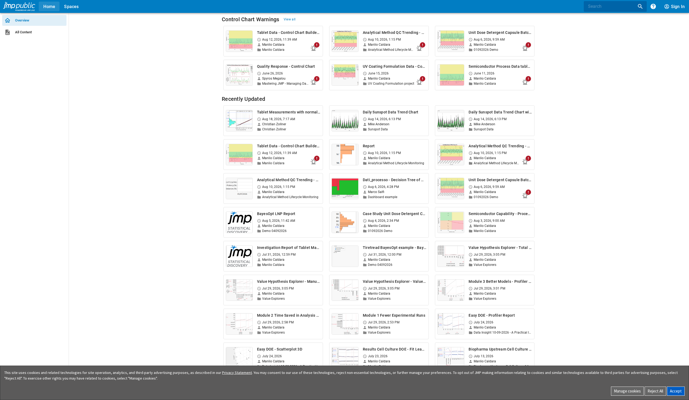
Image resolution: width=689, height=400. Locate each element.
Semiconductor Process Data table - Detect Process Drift (500, 66)
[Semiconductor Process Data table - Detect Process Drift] (450, 75)
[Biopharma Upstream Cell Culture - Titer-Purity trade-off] (450, 358)
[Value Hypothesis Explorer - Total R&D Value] (450, 256)
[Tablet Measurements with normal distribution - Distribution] (239, 120)
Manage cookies (627, 391)
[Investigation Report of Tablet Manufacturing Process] (239, 256)
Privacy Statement (237, 372)
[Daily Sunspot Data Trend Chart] (345, 120)
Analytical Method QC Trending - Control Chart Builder (394, 32)
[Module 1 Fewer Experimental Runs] (345, 324)
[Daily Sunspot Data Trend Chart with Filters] (450, 120)
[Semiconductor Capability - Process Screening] (450, 222)
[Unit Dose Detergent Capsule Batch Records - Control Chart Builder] (450, 41)
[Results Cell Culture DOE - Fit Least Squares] (345, 358)
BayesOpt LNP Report (276, 214)
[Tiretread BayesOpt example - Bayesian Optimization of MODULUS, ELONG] (345, 256)
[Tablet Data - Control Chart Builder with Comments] (239, 41)
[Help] (653, 6)
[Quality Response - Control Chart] (239, 75)
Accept (676, 391)
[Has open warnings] (313, 48)
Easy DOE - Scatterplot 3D (279, 349)
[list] (34, 26)
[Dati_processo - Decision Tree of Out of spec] (345, 188)
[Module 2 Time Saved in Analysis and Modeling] (239, 324)
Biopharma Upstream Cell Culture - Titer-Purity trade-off (500, 349)
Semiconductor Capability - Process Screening (500, 214)
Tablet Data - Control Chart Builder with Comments (289, 32)
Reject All (655, 391)
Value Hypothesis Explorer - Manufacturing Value (289, 281)
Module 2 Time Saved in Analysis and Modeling (289, 315)
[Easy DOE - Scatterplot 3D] (239, 358)
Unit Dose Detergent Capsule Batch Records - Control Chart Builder (500, 32)
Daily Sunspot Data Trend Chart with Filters (500, 112)
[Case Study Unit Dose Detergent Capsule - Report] (345, 222)
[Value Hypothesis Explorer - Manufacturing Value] (239, 290)
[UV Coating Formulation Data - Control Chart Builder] (345, 75)
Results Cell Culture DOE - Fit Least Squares (394, 349)
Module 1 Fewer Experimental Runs (394, 315)
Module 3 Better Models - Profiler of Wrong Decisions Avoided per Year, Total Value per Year (500, 281)
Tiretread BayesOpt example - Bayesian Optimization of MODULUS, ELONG (394, 247)
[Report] (345, 154)
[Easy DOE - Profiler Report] (450, 324)
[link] (34, 20)
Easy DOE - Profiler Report (492, 315)
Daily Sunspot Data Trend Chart (391, 112)
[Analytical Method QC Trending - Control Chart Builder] (345, 41)
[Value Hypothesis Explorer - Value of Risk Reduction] (345, 290)
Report (369, 146)
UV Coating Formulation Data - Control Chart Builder (394, 66)
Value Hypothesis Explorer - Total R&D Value (500, 247)
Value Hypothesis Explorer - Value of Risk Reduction (394, 281)
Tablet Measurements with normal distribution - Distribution (289, 112)
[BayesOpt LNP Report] (239, 222)
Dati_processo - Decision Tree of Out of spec (394, 180)
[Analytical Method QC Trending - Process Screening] (239, 188)
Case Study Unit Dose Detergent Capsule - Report (394, 214)
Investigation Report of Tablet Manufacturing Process (289, 247)
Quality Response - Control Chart (286, 66)
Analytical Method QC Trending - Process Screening (289, 180)
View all (290, 19)
